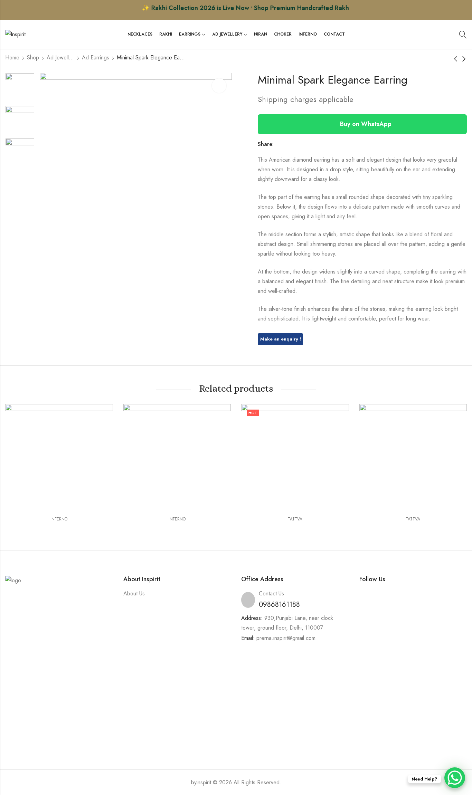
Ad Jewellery (60, 57)
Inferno (58, 519)
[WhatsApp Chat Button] (454, 777)
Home (12, 57)
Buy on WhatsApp (364, 123)
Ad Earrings (95, 57)
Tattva (295, 519)
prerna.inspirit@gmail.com (285, 638)
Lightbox (219, 85)
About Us (134, 593)
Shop (33, 57)
